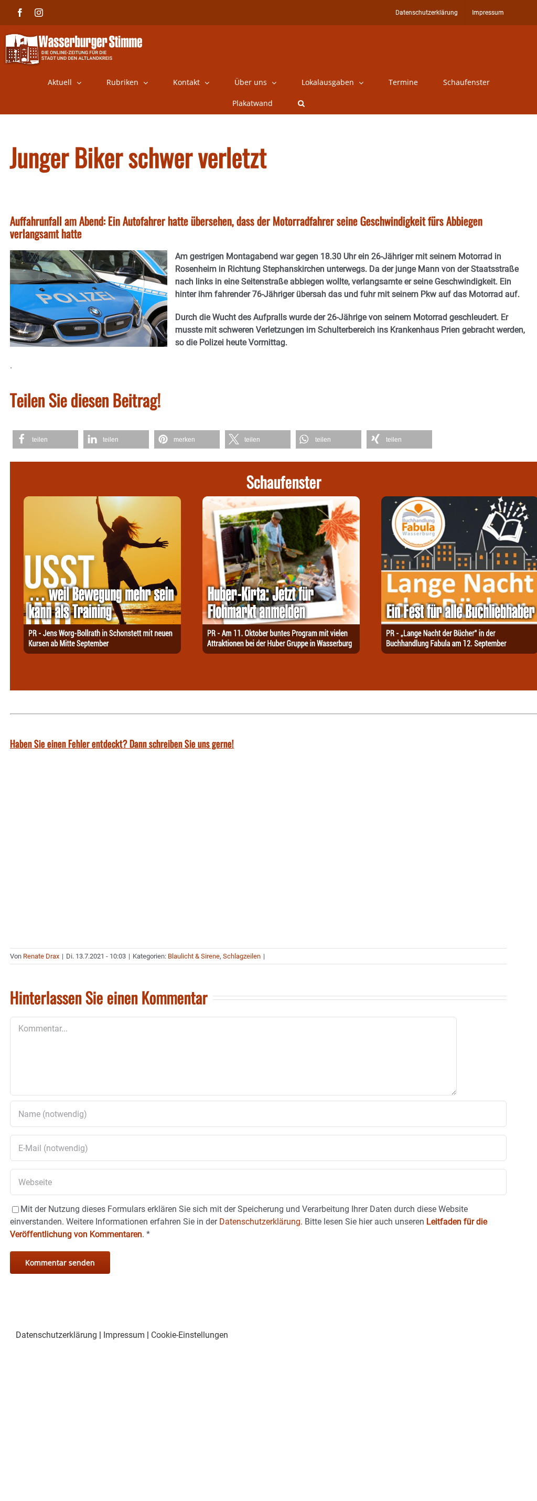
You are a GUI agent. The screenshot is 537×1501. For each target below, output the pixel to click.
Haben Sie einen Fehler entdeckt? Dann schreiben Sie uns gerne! (122, 743)
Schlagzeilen (242, 956)
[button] (301, 103)
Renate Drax (41, 956)
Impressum (124, 1335)
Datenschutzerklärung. (261, 1222)
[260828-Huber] (281, 502)
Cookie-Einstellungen (189, 1335)
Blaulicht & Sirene (194, 956)
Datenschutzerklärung (56, 1335)
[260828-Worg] (102, 502)
